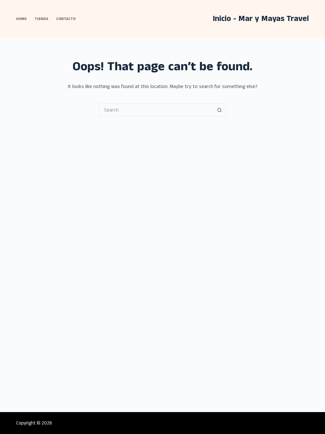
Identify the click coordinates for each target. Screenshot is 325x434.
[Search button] (219, 110)
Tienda (41, 19)
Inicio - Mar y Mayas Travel (261, 18)
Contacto (66, 19)
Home (21, 19)
